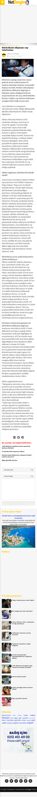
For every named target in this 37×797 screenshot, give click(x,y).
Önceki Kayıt (6, 504)
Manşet (11, 45)
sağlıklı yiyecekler (20, 723)
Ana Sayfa (5, 45)
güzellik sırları (20, 720)
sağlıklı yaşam (7, 723)
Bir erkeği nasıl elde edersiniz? (22, 611)
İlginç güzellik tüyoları (19, 698)
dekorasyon (32, 718)
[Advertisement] (18, 24)
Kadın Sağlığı (29, 715)
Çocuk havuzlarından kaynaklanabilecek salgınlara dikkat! (22, 656)
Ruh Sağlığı (14, 718)
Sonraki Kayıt (30, 504)
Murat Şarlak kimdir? (19, 676)
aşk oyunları (23, 718)
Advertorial (6, 715)
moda (28, 720)
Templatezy (10, 789)
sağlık (33, 720)
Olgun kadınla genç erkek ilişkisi (23, 600)
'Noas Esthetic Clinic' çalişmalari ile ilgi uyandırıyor (23, 623)
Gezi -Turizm (17, 715)
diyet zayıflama (8, 720)
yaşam (17, 45)
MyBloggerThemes (30, 789)
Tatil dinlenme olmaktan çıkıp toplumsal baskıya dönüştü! (22, 666)
